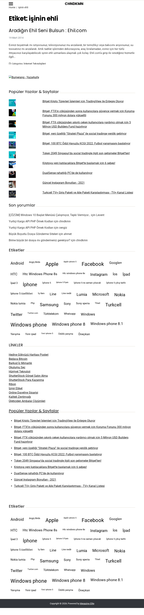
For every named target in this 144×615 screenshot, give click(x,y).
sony (67, 303)
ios (115, 274)
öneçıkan (84, 334)
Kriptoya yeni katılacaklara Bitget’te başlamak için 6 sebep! (78, 163)
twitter (16, 314)
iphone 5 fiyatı (62, 282)
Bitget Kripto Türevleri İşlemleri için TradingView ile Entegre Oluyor (83, 101)
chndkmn (65, 221)
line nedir (66, 293)
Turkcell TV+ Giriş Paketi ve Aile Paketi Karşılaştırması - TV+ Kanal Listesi (87, 192)
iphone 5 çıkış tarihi (116, 282)
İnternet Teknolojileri (35, 63)
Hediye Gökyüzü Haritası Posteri (28, 354)
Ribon (12, 384)
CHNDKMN (74, 3)
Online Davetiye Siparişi (23, 392)
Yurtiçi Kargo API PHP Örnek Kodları (31, 221)
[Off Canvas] (11, 3)
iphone (30, 284)
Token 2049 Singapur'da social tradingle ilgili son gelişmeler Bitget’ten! (86, 153)
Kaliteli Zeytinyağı (20, 396)
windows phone (29, 325)
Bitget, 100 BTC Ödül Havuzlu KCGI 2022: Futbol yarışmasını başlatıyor (86, 143)
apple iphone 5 (70, 262)
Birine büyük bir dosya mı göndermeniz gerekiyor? (39, 240)
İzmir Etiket (15, 388)
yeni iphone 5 (47, 333)
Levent (100, 215)
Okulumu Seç (17, 367)
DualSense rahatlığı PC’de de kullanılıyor (67, 173)
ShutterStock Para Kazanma (26, 380)
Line (53, 294)
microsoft (100, 294)
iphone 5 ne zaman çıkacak (87, 282)
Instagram (98, 274)
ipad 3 (14, 283)
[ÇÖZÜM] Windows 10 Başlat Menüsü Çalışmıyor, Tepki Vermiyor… (49, 215)
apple (51, 264)
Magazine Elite (87, 603)
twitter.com (33, 313)
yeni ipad (30, 334)
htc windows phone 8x (74, 273)
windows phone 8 (68, 324)
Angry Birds (34, 262)
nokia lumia (18, 303)
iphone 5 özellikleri (22, 293)
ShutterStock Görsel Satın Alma (28, 375)
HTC (14, 274)
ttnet (97, 303)
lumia (82, 294)
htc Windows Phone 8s (40, 274)
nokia (119, 294)
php (33, 303)
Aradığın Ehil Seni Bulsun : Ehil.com (48, 31)
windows (88, 314)
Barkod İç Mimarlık (20, 363)
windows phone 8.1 (106, 324)
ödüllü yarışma (65, 334)
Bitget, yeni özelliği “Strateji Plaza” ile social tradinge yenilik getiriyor (84, 133)
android (17, 263)
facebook (93, 264)
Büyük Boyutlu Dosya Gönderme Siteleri (33, 234)
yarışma (15, 334)
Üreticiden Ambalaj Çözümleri (27, 401)
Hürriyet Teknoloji (19, 371)
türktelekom (51, 313)
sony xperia (83, 303)
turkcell (113, 304)
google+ (115, 263)
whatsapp (70, 313)
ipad (126, 274)
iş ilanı (41, 293)
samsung (49, 304)
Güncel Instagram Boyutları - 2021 (63, 182)
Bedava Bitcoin (18, 359)
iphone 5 (46, 282)
